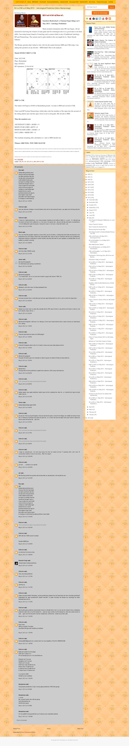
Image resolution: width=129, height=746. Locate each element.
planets (97, 165)
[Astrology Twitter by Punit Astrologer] (100, 20)
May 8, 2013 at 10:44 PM (25, 544)
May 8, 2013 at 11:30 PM (25, 632)
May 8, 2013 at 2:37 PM (25, 226)
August (91, 210)
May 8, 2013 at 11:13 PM (25, 602)
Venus (113, 159)
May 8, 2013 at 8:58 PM (25, 384)
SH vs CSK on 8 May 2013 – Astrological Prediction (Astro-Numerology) (105, 126)
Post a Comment (22, 720)
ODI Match (102, 157)
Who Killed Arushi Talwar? (96, 244)
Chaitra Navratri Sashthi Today (103, 101)
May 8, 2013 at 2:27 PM (25, 212)
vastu (95, 167)
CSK (20, 161)
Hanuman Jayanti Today (101, 113)
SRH (35, 161)
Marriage (103, 155)
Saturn (87, 159)
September (92, 207)
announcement (94, 161)
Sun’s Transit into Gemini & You (98, 227)
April (90, 407)
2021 (89, 177)
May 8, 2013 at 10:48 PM (25, 555)
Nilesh (20, 232)
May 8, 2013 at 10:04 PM (25, 467)
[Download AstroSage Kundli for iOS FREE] (90, 20)
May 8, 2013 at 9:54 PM (25, 443)
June (90, 215)
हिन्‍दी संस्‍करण (35, 2)
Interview (88, 155)
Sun (106, 159)
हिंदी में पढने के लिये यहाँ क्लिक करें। (53, 15)
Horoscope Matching (53, 2)
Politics (110, 157)
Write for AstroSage (100, 13)
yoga (100, 167)
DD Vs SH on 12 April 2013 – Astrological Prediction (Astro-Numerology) (105, 76)
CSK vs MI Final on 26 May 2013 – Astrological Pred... (98, 237)
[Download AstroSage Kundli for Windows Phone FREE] (93, 20)
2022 (89, 174)
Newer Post (16, 728)
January (91, 414)
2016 (89, 190)
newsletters (89, 165)
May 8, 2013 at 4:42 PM (25, 279)
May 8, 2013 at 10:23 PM (25, 478)
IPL (23, 161)
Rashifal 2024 (83, 2)
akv (20, 473)
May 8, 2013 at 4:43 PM (25, 290)
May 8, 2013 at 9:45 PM (25, 407)
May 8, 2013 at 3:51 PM (25, 253)
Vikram (21, 306)
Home (29, 2)
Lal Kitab (110, 2)
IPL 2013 (26, 161)
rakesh (20, 259)
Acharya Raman (21, 13)
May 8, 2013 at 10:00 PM (25, 456)
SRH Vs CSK (40, 161)
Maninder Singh (23, 560)
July (90, 212)
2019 (89, 182)
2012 (89, 418)
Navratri (93, 157)
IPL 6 (31, 161)
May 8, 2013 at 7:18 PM (25, 326)
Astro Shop (92, 2)
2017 (89, 187)
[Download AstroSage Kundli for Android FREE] (87, 20)
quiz (103, 165)
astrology (107, 161)
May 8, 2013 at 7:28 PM (25, 337)
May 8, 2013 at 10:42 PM (25, 527)
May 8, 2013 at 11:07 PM (25, 576)
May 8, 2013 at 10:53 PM (25, 565)
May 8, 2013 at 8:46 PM (25, 373)
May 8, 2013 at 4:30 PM (25, 266)
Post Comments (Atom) (28, 732)
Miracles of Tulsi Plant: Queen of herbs (100, 341)
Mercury (110, 155)
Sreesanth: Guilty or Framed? (97, 259)
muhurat (111, 163)
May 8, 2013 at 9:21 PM (25, 396)
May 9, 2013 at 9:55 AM (25, 705)
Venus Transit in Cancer (96, 224)
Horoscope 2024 (73, 2)
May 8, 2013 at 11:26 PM (25, 616)
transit (88, 167)
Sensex (95, 159)
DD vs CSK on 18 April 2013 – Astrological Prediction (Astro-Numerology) (105, 90)
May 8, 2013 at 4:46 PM (25, 301)
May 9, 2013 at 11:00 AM (25, 716)
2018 (89, 184)
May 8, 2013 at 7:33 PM (25, 348)
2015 (89, 192)
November (92, 202)
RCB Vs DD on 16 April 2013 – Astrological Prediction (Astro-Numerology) (105, 139)
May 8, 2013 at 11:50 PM (25, 678)
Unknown (21, 207)
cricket (88, 163)
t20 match (110, 165)
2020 (89, 179)
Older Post (80, 728)
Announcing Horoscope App (97, 229)
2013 (89, 197)
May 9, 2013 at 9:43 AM (25, 689)
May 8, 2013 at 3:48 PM (25, 243)
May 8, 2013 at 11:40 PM (25, 643)
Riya (20, 170)
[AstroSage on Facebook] (96, 20)
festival (98, 163)
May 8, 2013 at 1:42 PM (25, 201)
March (91, 409)
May (90, 218)
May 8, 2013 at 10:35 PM (25, 516)
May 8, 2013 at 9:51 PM (25, 433)
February (92, 412)
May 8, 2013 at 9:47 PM (25, 422)
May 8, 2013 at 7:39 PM (25, 360)
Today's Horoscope (102, 2)
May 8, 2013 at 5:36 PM (25, 313)
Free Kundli (43, 2)
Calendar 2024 (64, 2)
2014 (89, 195)
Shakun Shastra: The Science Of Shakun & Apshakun (105, 41)
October (91, 205)
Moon (87, 157)
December (92, 200)
